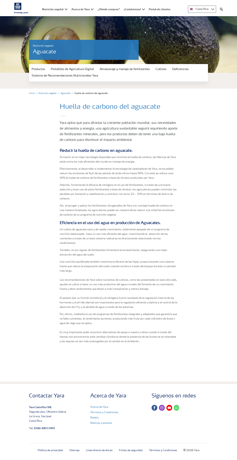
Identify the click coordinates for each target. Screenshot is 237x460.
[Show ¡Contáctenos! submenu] (143, 9)
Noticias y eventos (101, 423)
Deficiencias (180, 69)
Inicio (32, 93)
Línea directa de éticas (99, 450)
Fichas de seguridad (131, 450)
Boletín (94, 418)
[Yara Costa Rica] (21, 8)
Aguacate (65, 93)
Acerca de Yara (99, 407)
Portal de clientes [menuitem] (159, 9)
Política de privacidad (50, 450)
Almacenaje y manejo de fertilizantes (125, 69)
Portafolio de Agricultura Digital (72, 69)
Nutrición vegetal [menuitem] (53, 9)
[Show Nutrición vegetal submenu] (66, 9)
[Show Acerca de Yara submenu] (92, 9)
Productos (38, 69)
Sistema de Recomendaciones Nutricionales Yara (65, 75)
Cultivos (161, 69)
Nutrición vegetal (48, 93)
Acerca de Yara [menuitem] (80, 9)
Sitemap (74, 450)
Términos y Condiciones (104, 412)
